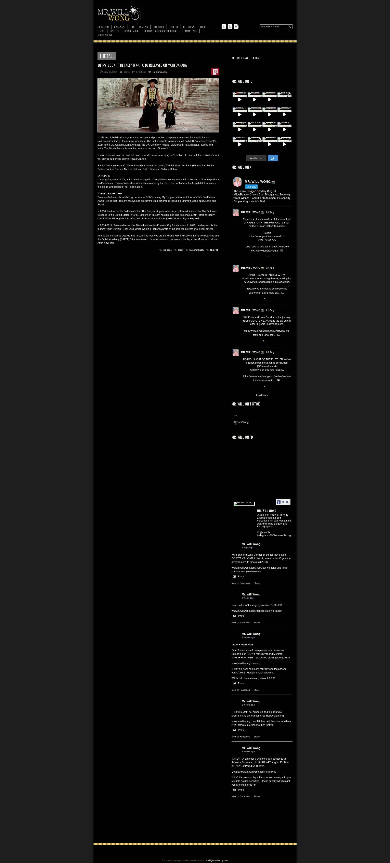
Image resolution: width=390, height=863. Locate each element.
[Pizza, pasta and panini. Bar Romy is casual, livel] (240, 129)
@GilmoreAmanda (267, 366)
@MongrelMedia (268, 250)
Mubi (180, 249)
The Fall (214, 249)
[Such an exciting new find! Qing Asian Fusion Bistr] (269, 129)
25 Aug (270, 212)
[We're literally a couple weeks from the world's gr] (269, 99)
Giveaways (119, 27)
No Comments (160, 71)
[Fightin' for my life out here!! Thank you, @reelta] (284, 99)
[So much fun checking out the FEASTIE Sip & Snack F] (255, 114)
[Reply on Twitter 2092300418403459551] (244, 256)
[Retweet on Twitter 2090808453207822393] (251, 341)
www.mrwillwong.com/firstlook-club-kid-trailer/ (257, 610)
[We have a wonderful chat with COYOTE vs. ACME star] (255, 129)
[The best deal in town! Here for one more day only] (284, 144)
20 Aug (270, 352)
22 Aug (270, 267)
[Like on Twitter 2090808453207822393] (258, 341)
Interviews (189, 27)
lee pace (167, 249)
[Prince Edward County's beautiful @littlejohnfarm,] (255, 144)
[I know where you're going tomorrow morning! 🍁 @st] (240, 99)
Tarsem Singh (196, 249)
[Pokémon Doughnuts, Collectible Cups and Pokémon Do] (240, 144)
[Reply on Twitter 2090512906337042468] (244, 386)
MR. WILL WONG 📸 (252, 212)
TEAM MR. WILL (189, 31)
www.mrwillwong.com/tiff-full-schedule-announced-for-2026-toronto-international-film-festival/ (261, 722)
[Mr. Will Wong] (244, 504)
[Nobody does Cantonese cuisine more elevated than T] (284, 129)
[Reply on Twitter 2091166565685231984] (244, 299)
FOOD (203, 27)
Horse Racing (132, 31)
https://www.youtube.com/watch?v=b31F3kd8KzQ (267, 237)
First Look (103, 27)
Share (257, 582)
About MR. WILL (106, 35)
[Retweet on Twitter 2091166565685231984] (251, 299)
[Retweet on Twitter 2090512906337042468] (251, 386)
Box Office (158, 27)
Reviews (143, 27)
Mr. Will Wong (251, 544)
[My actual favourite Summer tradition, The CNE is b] (269, 114)
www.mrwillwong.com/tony (246, 663)
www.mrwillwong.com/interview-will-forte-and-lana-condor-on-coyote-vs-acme (260, 569)
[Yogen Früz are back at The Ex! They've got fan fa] (255, 99)
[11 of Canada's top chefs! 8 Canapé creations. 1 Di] (269, 144)
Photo (241, 576)
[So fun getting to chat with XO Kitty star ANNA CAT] (284, 114)
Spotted (114, 31)
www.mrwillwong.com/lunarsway (258, 771)
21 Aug (270, 310)
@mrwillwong (241, 422)
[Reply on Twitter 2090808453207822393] (244, 341)
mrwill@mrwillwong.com (216, 860)
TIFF (132, 27)
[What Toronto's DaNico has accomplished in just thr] (240, 114)
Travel (101, 31)
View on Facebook (241, 582)
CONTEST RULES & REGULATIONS (160, 31)
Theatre (173, 27)
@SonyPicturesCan (255, 281)
